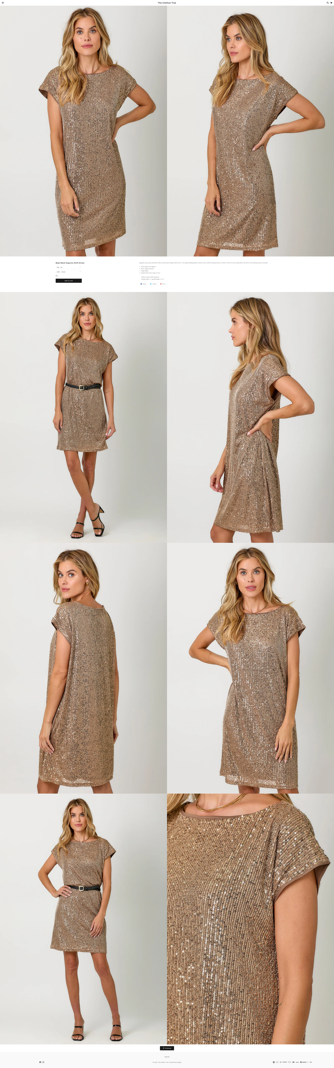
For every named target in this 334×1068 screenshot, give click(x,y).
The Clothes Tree (167, 3)
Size (58, 267)
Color (58, 272)
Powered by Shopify (175, 1062)
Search (167, 1057)
